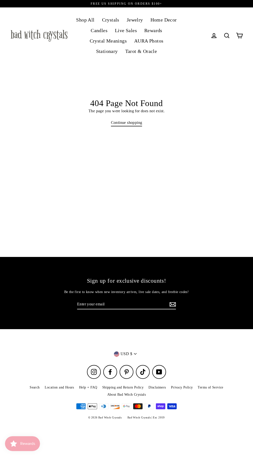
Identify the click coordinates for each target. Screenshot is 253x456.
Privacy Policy (182, 387)
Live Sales (126, 30)
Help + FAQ (88, 387)
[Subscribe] (172, 304)
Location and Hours (59, 387)
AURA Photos (148, 41)
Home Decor (163, 20)
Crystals (110, 20)
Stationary (107, 51)
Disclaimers (157, 387)
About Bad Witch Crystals (126, 394)
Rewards (153, 30)
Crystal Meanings (108, 41)
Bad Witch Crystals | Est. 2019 (146, 417)
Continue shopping (126, 122)
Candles (99, 30)
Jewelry (135, 20)
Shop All (85, 20)
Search (35, 387)
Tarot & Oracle (141, 51)
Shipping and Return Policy (123, 387)
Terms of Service (210, 387)
